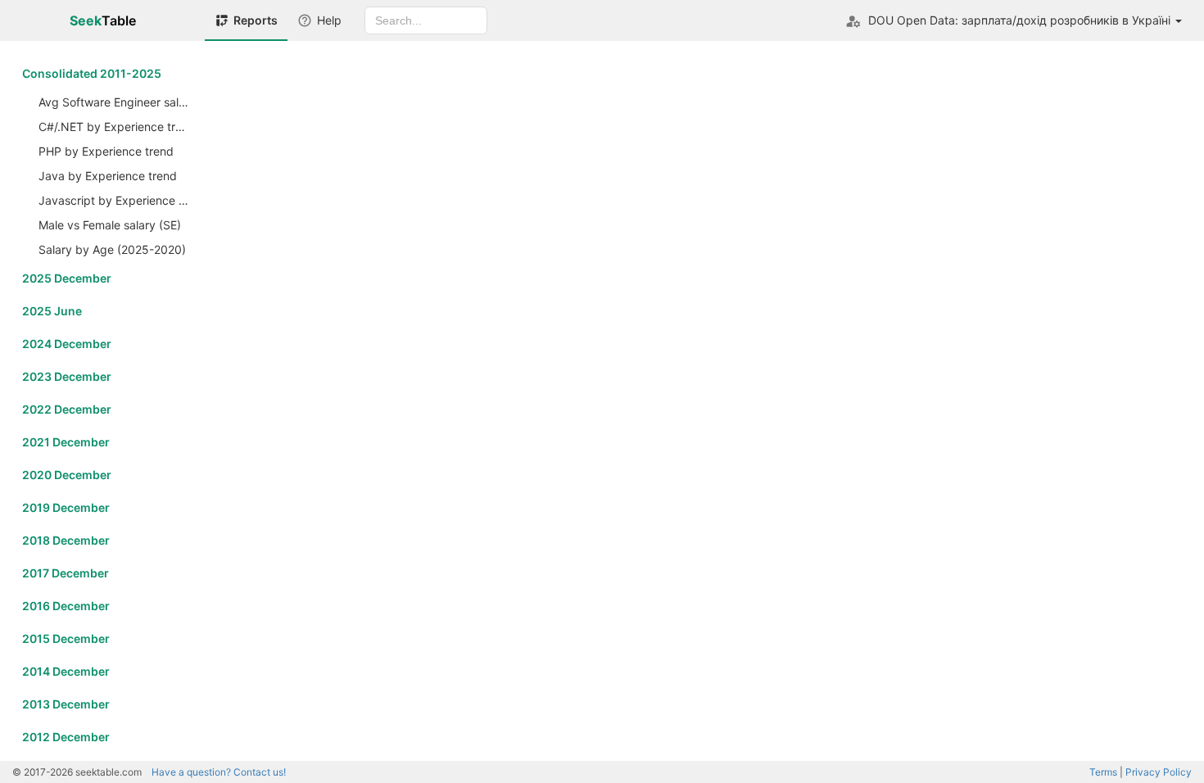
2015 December (66, 638)
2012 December (66, 737)
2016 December (66, 606)
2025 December (66, 278)
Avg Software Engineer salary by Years (115, 102)
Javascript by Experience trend (115, 200)
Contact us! (219, 772)
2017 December (65, 573)
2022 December (66, 409)
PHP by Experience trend (106, 151)
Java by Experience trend (107, 176)
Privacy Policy (1158, 772)
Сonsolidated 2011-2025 (91, 73)
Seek (103, 20)
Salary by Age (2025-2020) (112, 249)
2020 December (66, 475)
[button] (1013, 20)
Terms (1103, 772)
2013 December (66, 704)
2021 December (66, 442)
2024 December (66, 344)
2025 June (52, 311)
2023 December (66, 376)
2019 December (66, 507)
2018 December (66, 540)
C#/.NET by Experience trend (115, 127)
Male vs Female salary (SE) (109, 225)
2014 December (66, 671)
